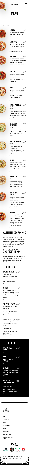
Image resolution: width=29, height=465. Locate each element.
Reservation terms (7, 434)
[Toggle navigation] (26, 3)
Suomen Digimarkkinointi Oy (12, 458)
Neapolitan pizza (6, 425)
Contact (4, 428)
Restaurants (6, 419)
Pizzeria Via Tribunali (14, 456)
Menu (4, 416)
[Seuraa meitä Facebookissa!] (12, 444)
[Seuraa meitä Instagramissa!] (16, 444)
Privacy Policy (6, 431)
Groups (4, 422)
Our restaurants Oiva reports (7, 438)
